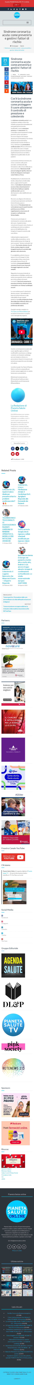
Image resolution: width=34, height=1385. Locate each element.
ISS (2, 1177)
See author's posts (19, 443)
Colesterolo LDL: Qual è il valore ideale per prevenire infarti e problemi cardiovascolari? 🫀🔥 (9, 496)
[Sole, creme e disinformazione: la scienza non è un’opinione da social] (28, 1277)
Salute (22, 46)
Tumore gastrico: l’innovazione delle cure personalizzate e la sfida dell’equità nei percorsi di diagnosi (17, 598)
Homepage (15, 46)
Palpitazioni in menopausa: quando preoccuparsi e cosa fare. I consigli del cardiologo (19, 1341)
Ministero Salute (6, 1171)
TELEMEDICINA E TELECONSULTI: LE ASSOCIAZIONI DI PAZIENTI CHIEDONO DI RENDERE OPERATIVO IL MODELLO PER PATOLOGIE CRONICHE (9, 529)
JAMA (3, 1179)
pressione (23, 76)
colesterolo (23, 74)
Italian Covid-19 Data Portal (9, 1173)
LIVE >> (17, 5)
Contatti (17, 1379)
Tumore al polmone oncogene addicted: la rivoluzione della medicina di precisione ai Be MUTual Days (17, 607)
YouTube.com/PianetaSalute (19, 311)
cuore (27, 74)
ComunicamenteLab (20, 1374)
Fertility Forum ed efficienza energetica (18, 1313)
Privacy (14, 1250)
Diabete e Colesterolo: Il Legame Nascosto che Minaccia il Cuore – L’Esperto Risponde (8, 576)
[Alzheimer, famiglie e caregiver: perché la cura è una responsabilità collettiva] (17, 1270)
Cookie (20, 1250)
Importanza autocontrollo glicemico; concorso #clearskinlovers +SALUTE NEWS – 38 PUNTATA (18, 1347)
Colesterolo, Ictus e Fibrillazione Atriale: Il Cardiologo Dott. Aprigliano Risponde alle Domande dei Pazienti (24, 494)
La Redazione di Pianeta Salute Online (19, 408)
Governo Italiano (6, 1169)
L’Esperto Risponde (15, 76)
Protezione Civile (6, 1175)
